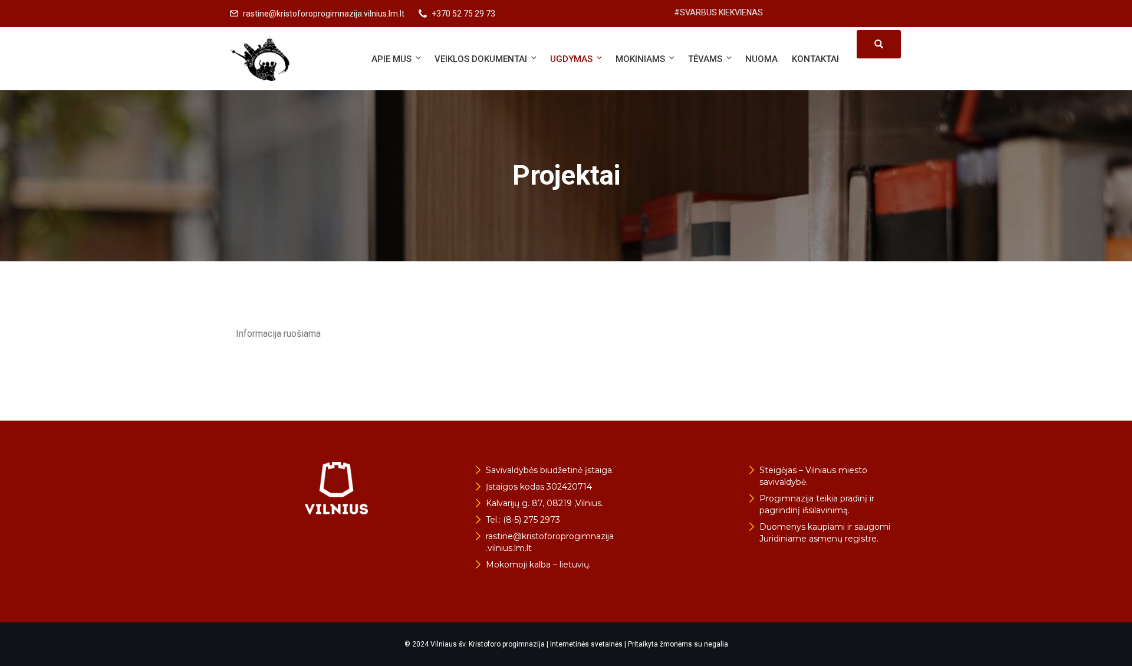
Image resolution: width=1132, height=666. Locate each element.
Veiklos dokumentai (481, 59)
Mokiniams (640, 59)
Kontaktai (815, 59)
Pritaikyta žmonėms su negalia (678, 644)
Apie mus (391, 59)
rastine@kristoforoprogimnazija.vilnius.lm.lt (323, 13)
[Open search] (879, 44)
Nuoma (761, 59)
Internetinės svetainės (586, 644)
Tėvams (705, 59)
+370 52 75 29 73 (463, 13)
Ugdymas (571, 59)
